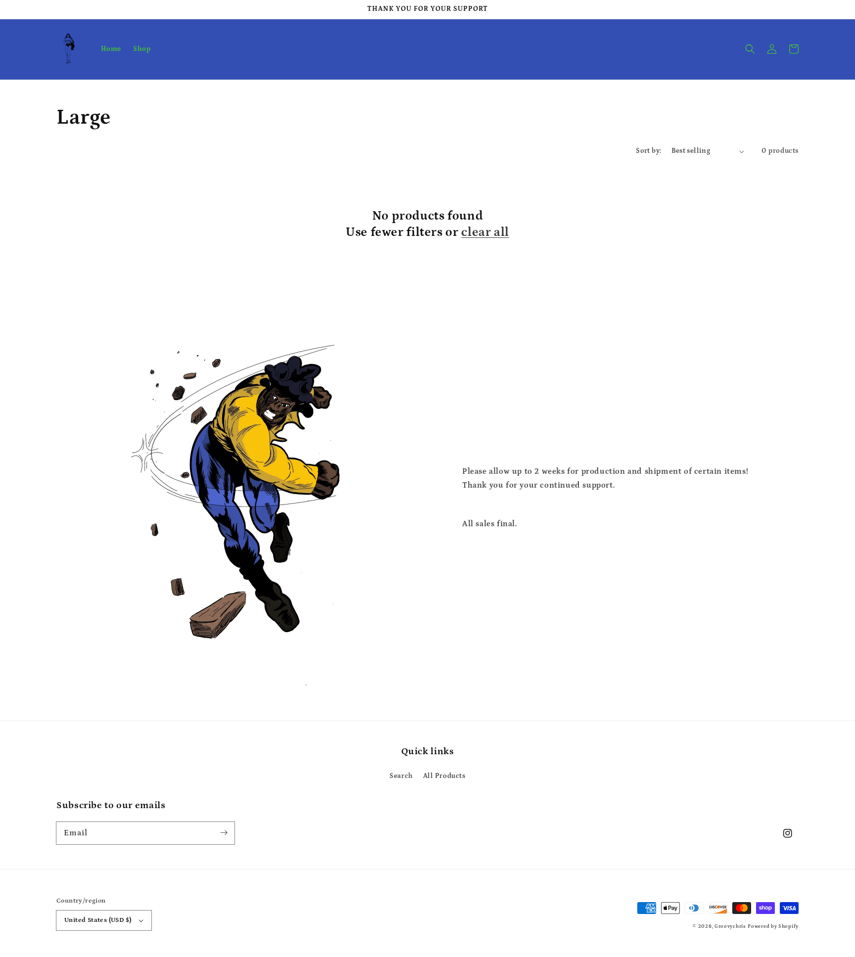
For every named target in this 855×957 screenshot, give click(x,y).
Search (401, 776)
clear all (485, 232)
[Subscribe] (224, 833)
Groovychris (730, 926)
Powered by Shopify (773, 926)
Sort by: (648, 151)
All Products (444, 776)
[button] (750, 49)
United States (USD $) (97, 920)
